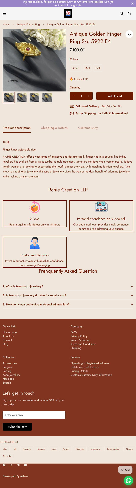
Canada (41, 449)
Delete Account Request (85, 367)
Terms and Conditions (83, 344)
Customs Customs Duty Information (91, 375)
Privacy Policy (79, 336)
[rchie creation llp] (68, 13)
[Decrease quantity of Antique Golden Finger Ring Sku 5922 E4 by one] (74, 96)
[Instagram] (11, 465)
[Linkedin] (18, 465)
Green (75, 68)
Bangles (7, 367)
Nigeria (129, 449)
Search (7, 383)
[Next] (110, 3)
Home (6, 24)
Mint (87, 68)
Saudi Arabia (113, 449)
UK (15, 449)
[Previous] (26, 3)
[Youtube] (25, 465)
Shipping (76, 348)
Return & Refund (80, 340)
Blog (5, 344)
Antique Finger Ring (28, 24)
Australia (27, 449)
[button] (129, 13)
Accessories (10, 363)
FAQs (74, 332)
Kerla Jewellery (11, 375)
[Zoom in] (59, 37)
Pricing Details (79, 371)
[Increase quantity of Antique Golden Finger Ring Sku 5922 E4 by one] (89, 96)
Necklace (8, 379)
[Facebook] (4, 465)
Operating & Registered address (90, 363)
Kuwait (66, 449)
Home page (10, 332)
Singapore (95, 449)
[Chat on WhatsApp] (128, 480)
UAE (54, 449)
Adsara (24, 476)
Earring (7, 371)
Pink (97, 68)
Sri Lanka (7, 456)
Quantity (75, 87)
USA (5, 449)
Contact (7, 340)
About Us (8, 336)
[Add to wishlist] (129, 34)
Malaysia (80, 449)
